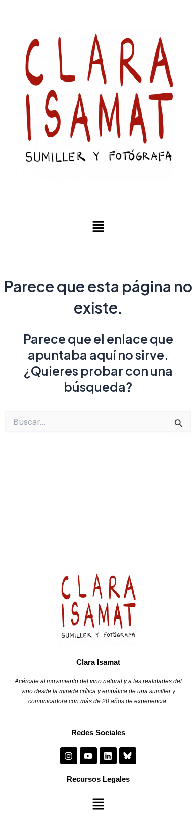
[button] (98, 227)
